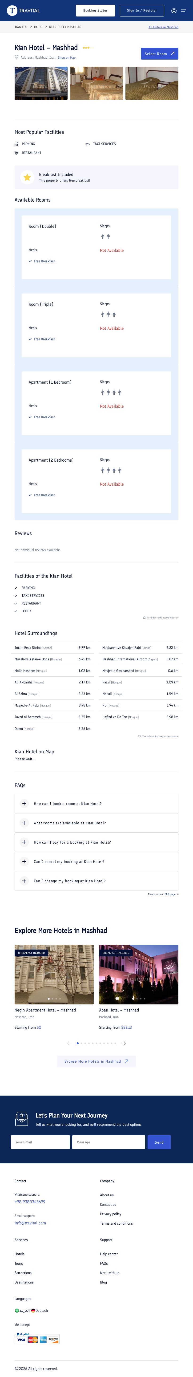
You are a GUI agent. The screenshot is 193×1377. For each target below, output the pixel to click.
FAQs (104, 1263)
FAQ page (170, 894)
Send (159, 1142)
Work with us (109, 1273)
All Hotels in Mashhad (163, 27)
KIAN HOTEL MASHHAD (65, 27)
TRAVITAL (21, 27)
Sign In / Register (142, 10)
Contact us (108, 1204)
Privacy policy (110, 1214)
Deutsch (42, 1310)
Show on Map (67, 58)
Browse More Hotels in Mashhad (92, 1061)
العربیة (24, 1310)
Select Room (156, 54)
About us (107, 1195)
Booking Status (95, 10)
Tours (19, 1263)
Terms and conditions (116, 1223)
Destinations (24, 1282)
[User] (174, 10)
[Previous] (69, 1043)
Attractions (23, 1273)
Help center (109, 1254)
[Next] (123, 1043)
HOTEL (38, 27)
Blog (103, 1282)
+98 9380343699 (30, 1201)
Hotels (19, 1254)
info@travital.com (30, 1223)
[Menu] (183, 10)
